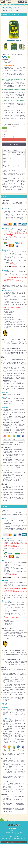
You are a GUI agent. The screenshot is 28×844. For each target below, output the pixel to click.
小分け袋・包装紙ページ (12, 343)
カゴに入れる (14, 139)
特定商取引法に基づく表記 (20, 838)
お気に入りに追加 (14, 144)
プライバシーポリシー (7, 838)
